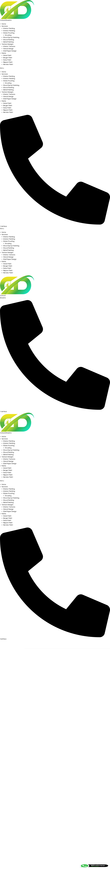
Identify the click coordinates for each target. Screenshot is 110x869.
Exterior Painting (9, 31)
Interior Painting (9, 28)
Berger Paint (7, 58)
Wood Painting (8, 40)
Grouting (8, 35)
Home (4, 24)
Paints (4, 53)
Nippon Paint (7, 62)
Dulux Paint (7, 60)
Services (5, 26)
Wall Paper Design (9, 51)
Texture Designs (7, 44)
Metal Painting (8, 42)
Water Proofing (8, 33)
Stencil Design (8, 49)
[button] (55, 68)
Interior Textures (9, 46)
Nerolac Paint (8, 64)
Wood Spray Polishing (11, 37)
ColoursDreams (6, 20)
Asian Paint (7, 55)
